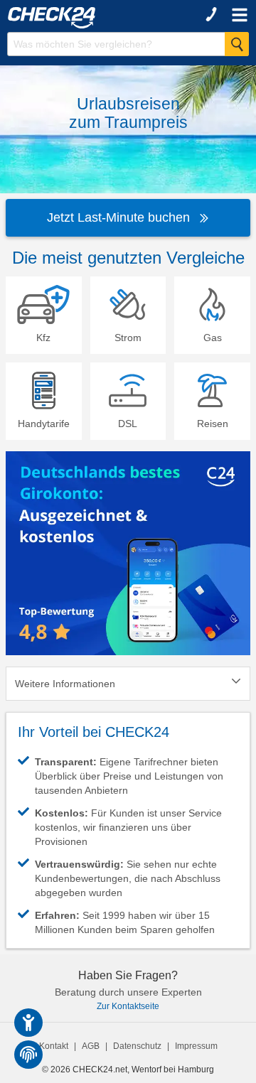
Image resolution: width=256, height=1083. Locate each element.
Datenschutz (137, 1046)
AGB (91, 1046)
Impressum (196, 1046)
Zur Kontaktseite (128, 1006)
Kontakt (53, 1046)
